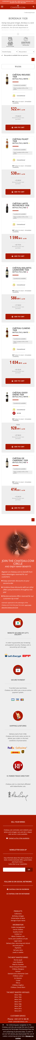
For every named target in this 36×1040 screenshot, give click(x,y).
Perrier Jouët (18, 960)
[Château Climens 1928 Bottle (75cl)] (7, 339)
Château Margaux (18, 969)
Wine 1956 (18, 995)
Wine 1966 (18, 997)
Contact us (18, 934)
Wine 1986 (18, 1004)
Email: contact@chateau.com (18, 1021)
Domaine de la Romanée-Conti (18, 973)
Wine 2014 (18, 1008)
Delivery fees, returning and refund (18, 943)
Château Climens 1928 (21, 330)
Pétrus (18, 983)
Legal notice (18, 941)
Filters (18, 66)
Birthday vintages (18, 916)
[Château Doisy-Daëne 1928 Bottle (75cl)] (7, 403)
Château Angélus (18, 985)
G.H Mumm (18, 978)
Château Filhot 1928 (20, 141)
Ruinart (18, 971)
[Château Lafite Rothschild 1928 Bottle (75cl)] (7, 214)
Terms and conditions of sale (18, 938)
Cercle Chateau (18, 929)
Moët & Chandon (18, 964)
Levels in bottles (18, 952)
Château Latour (18, 976)
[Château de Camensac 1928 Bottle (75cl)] (7, 469)
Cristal (18, 980)
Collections (18, 913)
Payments (18, 948)
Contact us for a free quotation (19, 838)
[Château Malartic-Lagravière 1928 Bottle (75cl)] (7, 279)
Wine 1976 (18, 999)
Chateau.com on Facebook (19, 889)
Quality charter (18, 932)
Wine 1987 (18, 1006)
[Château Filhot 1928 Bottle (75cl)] (7, 150)
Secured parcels (18, 945)
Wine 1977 (18, 1001)
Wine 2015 (18, 1011)
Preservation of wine (18, 918)
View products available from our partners (16, 55)
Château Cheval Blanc (18, 987)
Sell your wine (18, 950)
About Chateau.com (18, 936)
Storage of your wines (18, 920)
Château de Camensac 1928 (20, 460)
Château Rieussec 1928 (21, 77)
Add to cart (19, 127)
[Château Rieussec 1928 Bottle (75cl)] (7, 85)
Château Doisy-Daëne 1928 (20, 395)
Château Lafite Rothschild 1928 (20, 205)
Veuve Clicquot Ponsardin (18, 967)
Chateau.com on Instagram (19, 894)
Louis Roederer (18, 962)
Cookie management (18, 927)
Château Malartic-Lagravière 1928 (22, 270)
